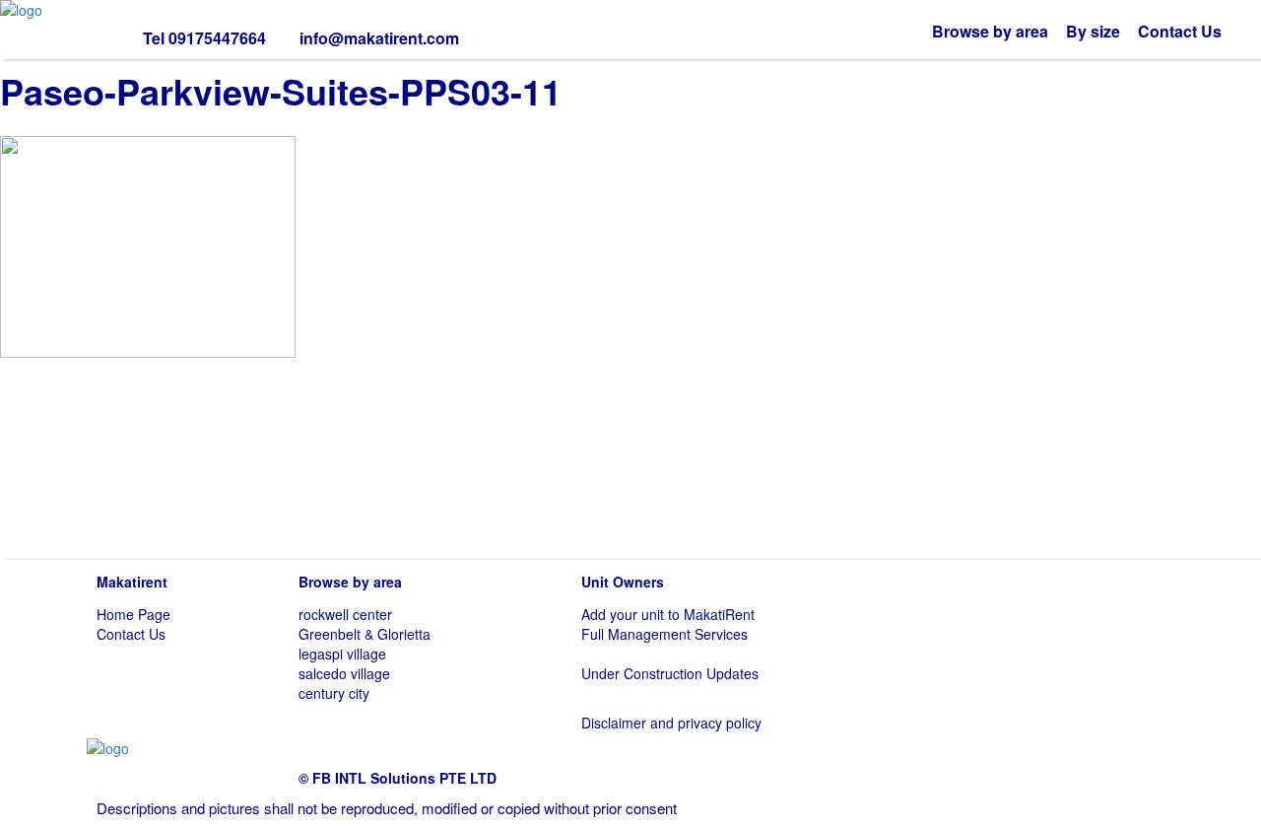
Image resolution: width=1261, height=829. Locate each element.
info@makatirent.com (379, 38)
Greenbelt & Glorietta (365, 634)
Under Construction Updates (670, 673)
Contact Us (1180, 31)
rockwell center (345, 614)
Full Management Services (664, 634)
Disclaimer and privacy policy (671, 722)
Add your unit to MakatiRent (668, 614)
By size (1093, 31)
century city (334, 693)
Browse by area (990, 31)
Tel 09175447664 (204, 38)
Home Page (133, 614)
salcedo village (344, 673)
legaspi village (342, 653)
